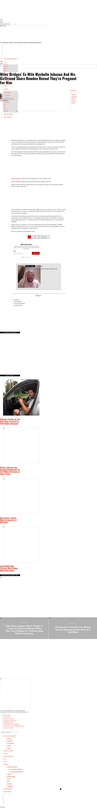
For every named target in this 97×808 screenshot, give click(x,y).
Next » (46, 237)
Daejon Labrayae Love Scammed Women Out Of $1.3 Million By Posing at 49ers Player (10, 470)
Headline (16, 299)
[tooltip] (73, 90)
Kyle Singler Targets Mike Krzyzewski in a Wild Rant (8, 520)
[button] (16, 24)
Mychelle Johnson (15, 178)
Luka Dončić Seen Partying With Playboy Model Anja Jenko (9, 568)
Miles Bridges (18, 301)
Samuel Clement (9, 99)
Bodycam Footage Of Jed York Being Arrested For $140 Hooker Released (10, 421)
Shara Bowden (18, 305)
